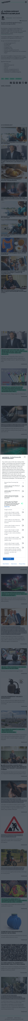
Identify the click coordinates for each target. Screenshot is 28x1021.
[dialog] (14, 510)
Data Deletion (6, 563)
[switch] (22, 486)
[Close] (25, 457)
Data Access (14, 563)
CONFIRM (8, 558)
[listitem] (14, 483)
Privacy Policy (22, 563)
